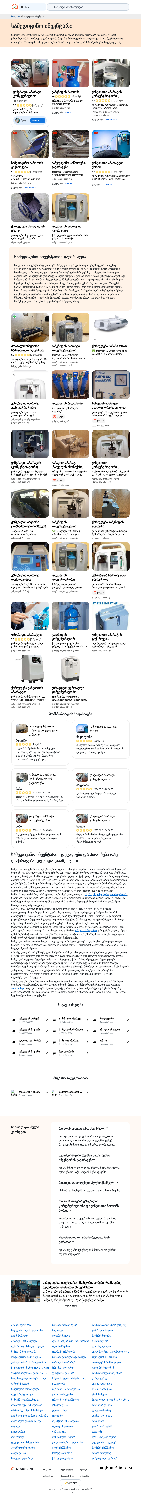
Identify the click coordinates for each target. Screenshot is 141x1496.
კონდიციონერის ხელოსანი (67, 1442)
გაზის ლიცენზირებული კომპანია (29, 1415)
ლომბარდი (17, 1437)
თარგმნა (97, 1431)
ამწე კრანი (98, 1421)
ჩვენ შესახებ (67, 1469)
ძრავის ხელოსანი (21, 1325)
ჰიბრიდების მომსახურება (106, 1362)
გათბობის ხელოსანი (63, 1394)
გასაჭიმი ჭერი (60, 1405)
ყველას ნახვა (70, 1306)
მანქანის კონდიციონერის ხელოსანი (30, 1378)
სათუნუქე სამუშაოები (63, 1351)
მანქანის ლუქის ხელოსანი (107, 1373)
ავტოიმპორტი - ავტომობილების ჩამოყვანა (111, 1351)
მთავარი (15, 16)
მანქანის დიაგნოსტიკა (64, 1325)
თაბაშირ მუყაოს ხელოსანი (26, 1405)
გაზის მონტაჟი (19, 1335)
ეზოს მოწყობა (100, 1394)
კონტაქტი (84, 1476)
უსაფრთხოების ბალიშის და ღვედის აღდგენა (30, 1373)
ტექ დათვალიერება (63, 1373)
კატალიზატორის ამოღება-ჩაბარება (30, 1362)
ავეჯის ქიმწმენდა (61, 1447)
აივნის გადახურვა (102, 1415)
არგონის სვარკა (61, 1335)
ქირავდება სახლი (62, 1453)
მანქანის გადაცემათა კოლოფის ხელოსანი (111, 1325)
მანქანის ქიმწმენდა (103, 1447)
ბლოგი (83, 1469)
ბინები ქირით (18, 1453)
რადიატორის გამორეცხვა (26, 1357)
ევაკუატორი (58, 1383)
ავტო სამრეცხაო (61, 1346)
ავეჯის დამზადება (102, 1389)
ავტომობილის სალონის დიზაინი (70, 1341)
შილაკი (15, 1426)
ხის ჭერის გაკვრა (102, 1405)
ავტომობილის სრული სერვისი (28, 1346)
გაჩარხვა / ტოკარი (102, 1330)
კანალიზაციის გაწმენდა (65, 1399)
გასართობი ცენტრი (103, 1426)
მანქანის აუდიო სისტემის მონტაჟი (70, 1378)
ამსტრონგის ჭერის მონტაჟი (27, 1410)
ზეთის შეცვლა (100, 1341)
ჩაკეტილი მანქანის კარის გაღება (30, 1367)
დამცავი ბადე (59, 1431)
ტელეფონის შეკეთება (104, 1442)
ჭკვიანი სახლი (60, 1410)
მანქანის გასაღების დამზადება (69, 1357)
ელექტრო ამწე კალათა (65, 1421)
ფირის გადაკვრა (101, 1346)
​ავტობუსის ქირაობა (63, 1426)
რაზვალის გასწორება (64, 1362)
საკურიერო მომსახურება (25, 1389)
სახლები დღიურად (22, 1458)
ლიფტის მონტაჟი (102, 1410)
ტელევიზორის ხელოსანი (25, 1442)
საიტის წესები (67, 1476)
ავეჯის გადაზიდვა (102, 1383)
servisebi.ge (17, 988)
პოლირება (58, 1330)
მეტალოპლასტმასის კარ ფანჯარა (111, 1399)
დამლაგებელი (100, 1378)
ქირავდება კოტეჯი (62, 1458)
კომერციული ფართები (105, 1458)
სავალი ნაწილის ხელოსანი (27, 1330)
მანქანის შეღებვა (101, 1335)
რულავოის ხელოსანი (104, 1357)
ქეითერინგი (18, 1431)
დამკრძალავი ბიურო (104, 1437)
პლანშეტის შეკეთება (23, 1447)
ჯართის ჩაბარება (21, 1383)
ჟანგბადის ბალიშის (86, 930)
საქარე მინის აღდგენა (23, 1351)
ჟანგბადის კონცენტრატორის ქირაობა (105, 894)
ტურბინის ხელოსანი (103, 1367)
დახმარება (48, 1476)
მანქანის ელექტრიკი (63, 1367)
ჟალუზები (57, 1415)
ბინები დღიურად (101, 1453)
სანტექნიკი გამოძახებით (25, 1399)
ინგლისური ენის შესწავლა (26, 1421)
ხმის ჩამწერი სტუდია (63, 1437)
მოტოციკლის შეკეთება (24, 1341)
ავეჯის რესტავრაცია (22, 1394)
